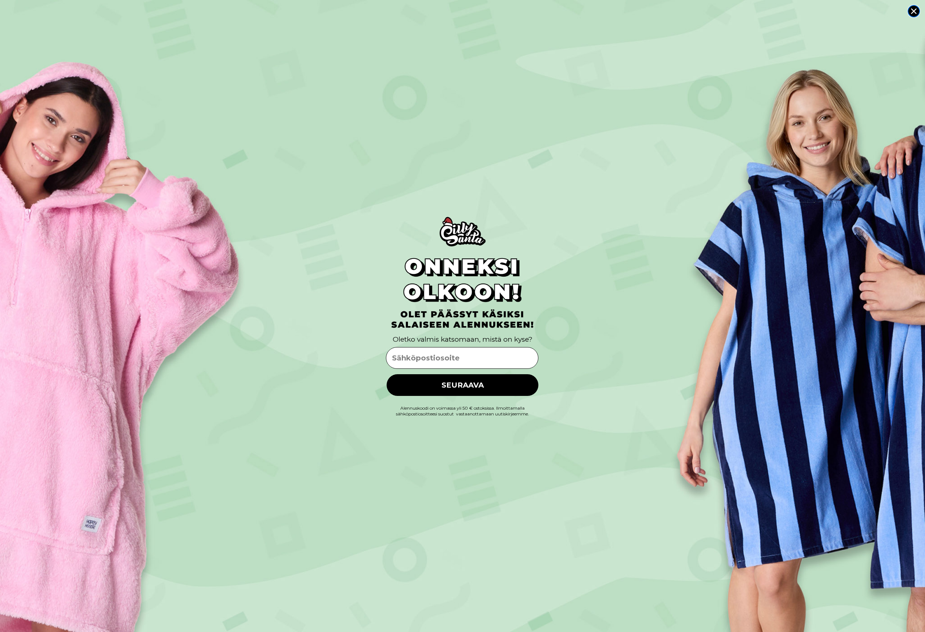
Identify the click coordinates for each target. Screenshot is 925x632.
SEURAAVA (463, 385)
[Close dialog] (914, 11)
